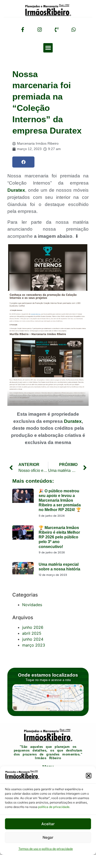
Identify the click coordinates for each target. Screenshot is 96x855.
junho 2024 (32, 639)
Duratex (16, 190)
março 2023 (33, 645)
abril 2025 (31, 633)
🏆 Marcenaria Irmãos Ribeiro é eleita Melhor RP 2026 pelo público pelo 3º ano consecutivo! (59, 537)
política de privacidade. (54, 807)
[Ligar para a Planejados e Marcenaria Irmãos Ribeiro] (57, 29)
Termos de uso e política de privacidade (45, 849)
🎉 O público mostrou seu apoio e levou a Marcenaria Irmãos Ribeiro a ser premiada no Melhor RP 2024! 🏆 (60, 500)
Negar (48, 837)
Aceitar (48, 823)
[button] (88, 775)
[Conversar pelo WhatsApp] (74, 29)
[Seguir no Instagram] (40, 29)
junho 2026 (32, 627)
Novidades (32, 604)
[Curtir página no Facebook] (23, 29)
